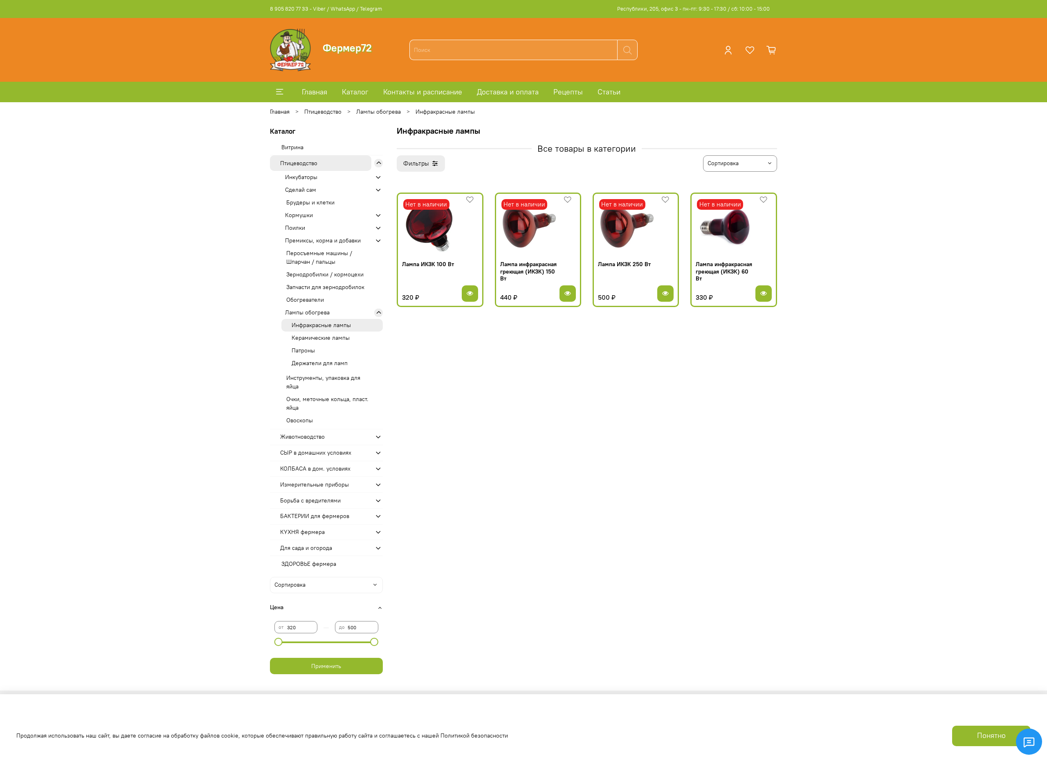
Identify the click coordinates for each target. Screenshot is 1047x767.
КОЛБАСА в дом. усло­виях (315, 468)
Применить (326, 666)
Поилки (295, 227)
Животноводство (302, 436)
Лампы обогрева (378, 111)
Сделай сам (300, 189)
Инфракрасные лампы (321, 325)
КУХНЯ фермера (302, 532)
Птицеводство (323, 111)
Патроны (303, 350)
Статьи (609, 91)
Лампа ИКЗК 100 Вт (428, 264)
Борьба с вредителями (310, 500)
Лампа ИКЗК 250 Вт (624, 264)
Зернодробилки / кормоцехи (325, 274)
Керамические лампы (321, 337)
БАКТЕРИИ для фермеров (314, 516)
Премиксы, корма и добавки (323, 240)
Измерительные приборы (314, 484)
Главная (314, 91)
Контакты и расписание (422, 91)
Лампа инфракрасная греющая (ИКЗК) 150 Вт (528, 271)
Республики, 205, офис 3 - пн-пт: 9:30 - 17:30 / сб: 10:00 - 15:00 (693, 9)
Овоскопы (299, 420)
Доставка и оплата (508, 91)
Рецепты (568, 91)
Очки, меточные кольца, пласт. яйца (327, 403)
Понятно (991, 735)
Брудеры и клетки (310, 202)
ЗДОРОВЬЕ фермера (308, 563)
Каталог (355, 91)
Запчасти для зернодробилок (325, 287)
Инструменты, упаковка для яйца (323, 382)
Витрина (292, 147)
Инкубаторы (301, 177)
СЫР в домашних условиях (315, 452)
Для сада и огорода (306, 548)
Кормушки (299, 215)
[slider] (278, 642)
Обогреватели (305, 299)
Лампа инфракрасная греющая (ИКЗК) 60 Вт (724, 271)
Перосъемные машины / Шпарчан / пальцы (319, 257)
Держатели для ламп (320, 363)
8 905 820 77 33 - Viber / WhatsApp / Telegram (326, 9)
